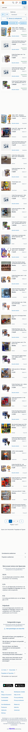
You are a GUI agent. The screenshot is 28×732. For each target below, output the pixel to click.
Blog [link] (2, 692)
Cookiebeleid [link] (4, 700)
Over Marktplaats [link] (5, 704)
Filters (5, 23)
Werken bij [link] (16, 704)
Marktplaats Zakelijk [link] (19, 692)
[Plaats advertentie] (24, 2)
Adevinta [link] (16, 707)
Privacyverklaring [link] (18, 697)
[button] (16, 2)
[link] (3, 2)
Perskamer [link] (4, 707)
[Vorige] (7, 521)
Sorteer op (12, 12)
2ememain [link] (17, 710)
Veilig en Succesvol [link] (6, 694)
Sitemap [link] (3, 713)
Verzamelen (12, 23)
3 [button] (17, 521)
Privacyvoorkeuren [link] (19, 700)
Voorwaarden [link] (4, 697)
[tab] (3, 14)
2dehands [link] (3, 710)
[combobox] (12, 7)
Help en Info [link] (17, 694)
